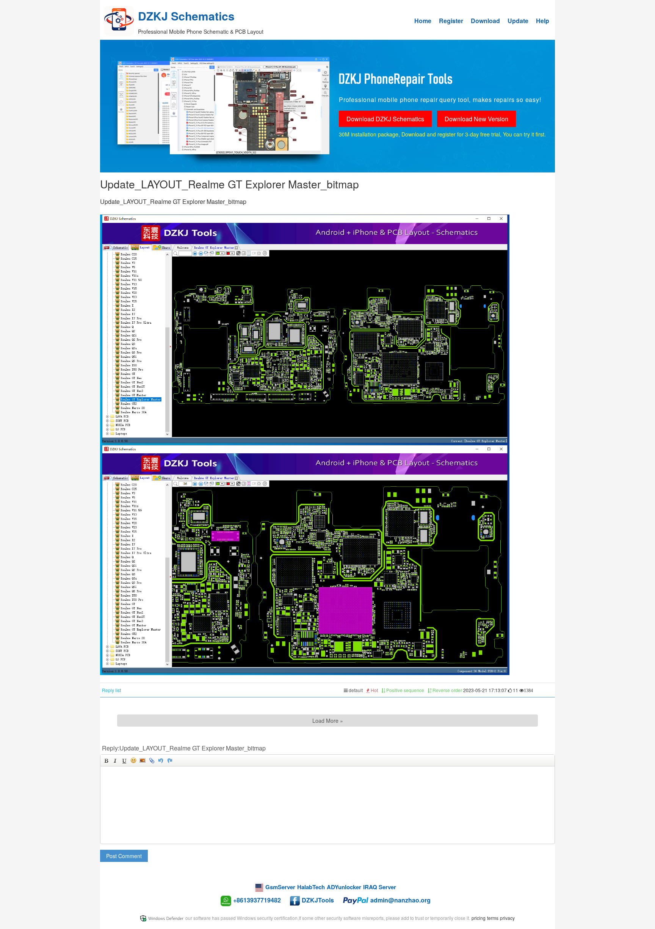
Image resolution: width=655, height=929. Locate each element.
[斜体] (115, 760)
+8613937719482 (257, 900)
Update (518, 20)
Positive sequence (404, 690)
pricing (479, 918)
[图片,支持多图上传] (142, 760)
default (355, 690)
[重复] (170, 760)
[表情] (133, 760)
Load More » (327, 720)
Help (542, 20)
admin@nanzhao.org (400, 900)
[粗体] (106, 760)
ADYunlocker (344, 887)
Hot (374, 690)
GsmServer (280, 887)
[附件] (151, 760)
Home (422, 20)
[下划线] (124, 760)
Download (485, 20)
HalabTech (311, 887)
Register (451, 20)
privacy (507, 918)
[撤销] (161, 760)
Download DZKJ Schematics (385, 118)
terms (492, 918)
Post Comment (124, 856)
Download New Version (476, 118)
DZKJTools (318, 900)
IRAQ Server (379, 887)
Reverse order (446, 690)
